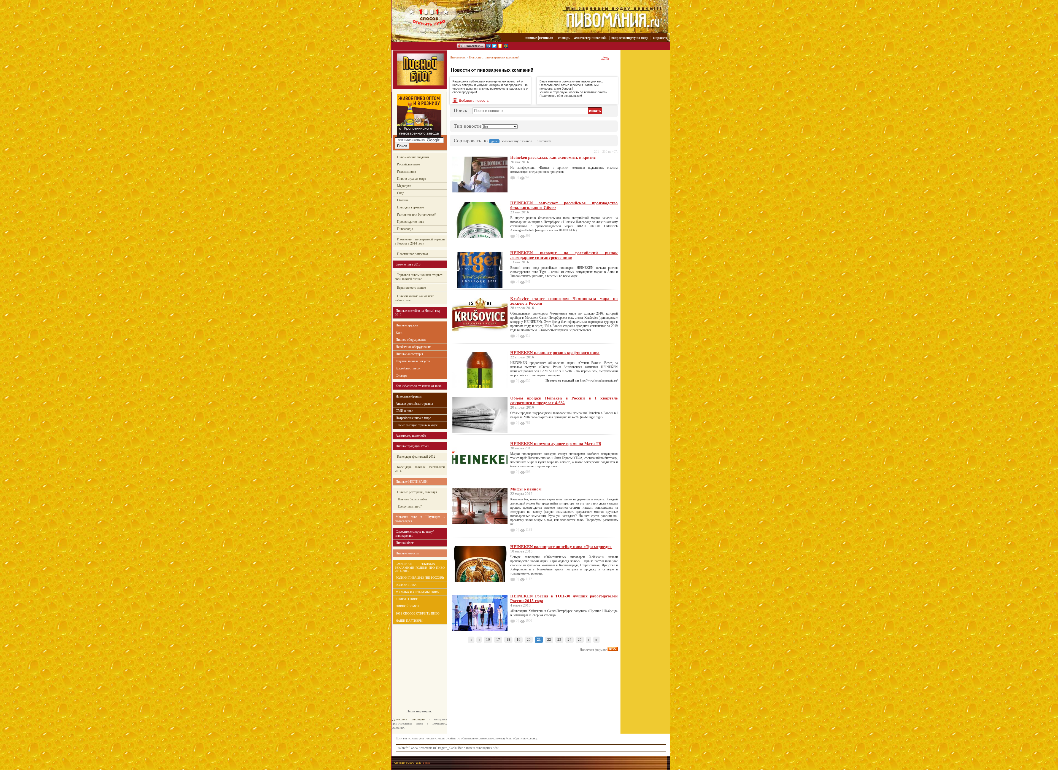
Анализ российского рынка (414, 404)
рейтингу (544, 141)
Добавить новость (474, 100)
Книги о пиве (407, 599)
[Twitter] (494, 46)
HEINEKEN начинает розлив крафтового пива (555, 352)
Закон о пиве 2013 (408, 264)
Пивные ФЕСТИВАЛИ (412, 482)
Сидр (400, 193)
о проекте (660, 38)
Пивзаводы (405, 229)
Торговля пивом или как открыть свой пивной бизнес (419, 277)
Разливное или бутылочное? (416, 214)
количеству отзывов (516, 141)
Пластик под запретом (412, 254)
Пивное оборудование (411, 340)
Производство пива (410, 222)
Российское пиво (408, 164)
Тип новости (467, 126)
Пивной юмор (407, 606)
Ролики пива (406, 584)
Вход (605, 57)
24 (569, 639)
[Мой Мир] (506, 46)
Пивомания (458, 57)
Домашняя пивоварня (408, 719)
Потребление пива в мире (413, 418)
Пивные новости (407, 553)
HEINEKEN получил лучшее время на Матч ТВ (555, 443)
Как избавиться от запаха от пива (418, 386)
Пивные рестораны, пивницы (417, 492)
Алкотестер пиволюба (411, 436)
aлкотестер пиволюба (590, 38)
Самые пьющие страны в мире (417, 425)
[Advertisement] (416, 663)
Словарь (401, 375)
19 (518, 639)
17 (498, 639)
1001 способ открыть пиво (417, 613)
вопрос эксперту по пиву (629, 38)
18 (508, 639)
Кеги (399, 332)
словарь (564, 38)
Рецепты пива (406, 171)
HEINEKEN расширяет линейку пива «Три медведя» (561, 546)
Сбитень (402, 200)
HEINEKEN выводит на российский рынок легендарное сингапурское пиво (564, 255)
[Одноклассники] (500, 46)
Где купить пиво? (409, 506)
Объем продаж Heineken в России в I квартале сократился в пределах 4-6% (564, 400)
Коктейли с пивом (408, 368)
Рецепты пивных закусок (413, 361)
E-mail (426, 762)
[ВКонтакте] (489, 46)
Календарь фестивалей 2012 (416, 456)
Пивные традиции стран (412, 446)
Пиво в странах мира (411, 179)
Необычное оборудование (413, 347)
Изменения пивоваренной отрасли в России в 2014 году (420, 241)
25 (580, 639)
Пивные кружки (407, 325)
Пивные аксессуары (409, 354)
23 (559, 639)
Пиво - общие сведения (413, 157)
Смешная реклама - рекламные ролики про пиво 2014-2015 (420, 567)
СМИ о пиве (404, 411)
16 (488, 639)
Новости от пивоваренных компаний (494, 57)
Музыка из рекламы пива (417, 592)
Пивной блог (405, 543)
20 (529, 639)
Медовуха (404, 186)
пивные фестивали (539, 38)
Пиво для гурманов (410, 207)
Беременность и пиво (411, 287)
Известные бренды (409, 396)
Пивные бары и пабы (412, 499)
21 (539, 639)
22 (549, 639)
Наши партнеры (409, 620)
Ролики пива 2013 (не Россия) (420, 577)
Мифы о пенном (525, 489)
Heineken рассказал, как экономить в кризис (553, 157)
